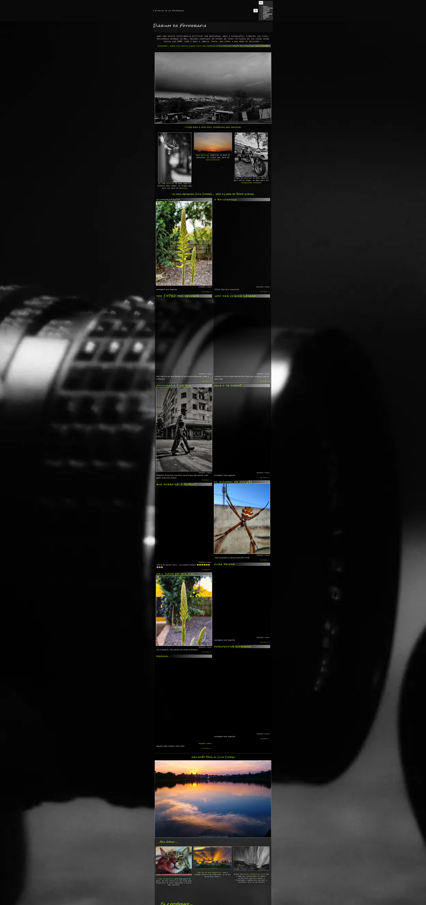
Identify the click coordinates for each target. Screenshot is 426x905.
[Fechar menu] (261, 3)
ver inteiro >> (207, 291)
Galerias (170, 183)
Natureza (183, 188)
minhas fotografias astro (254, 874)
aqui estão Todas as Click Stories (213, 757)
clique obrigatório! (165, 879)
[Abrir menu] (255, 10)
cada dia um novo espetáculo (209, 872)
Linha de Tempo (234, 193)
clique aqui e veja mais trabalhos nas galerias (213, 127)
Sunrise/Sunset (213, 160)
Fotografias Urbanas (250, 183)
